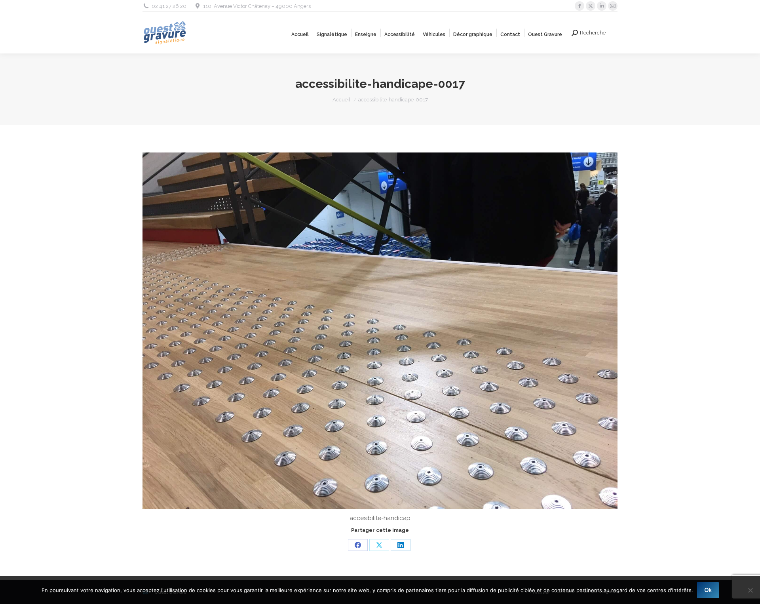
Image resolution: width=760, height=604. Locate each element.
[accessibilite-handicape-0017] (380, 330)
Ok (708, 590)
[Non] (750, 590)
